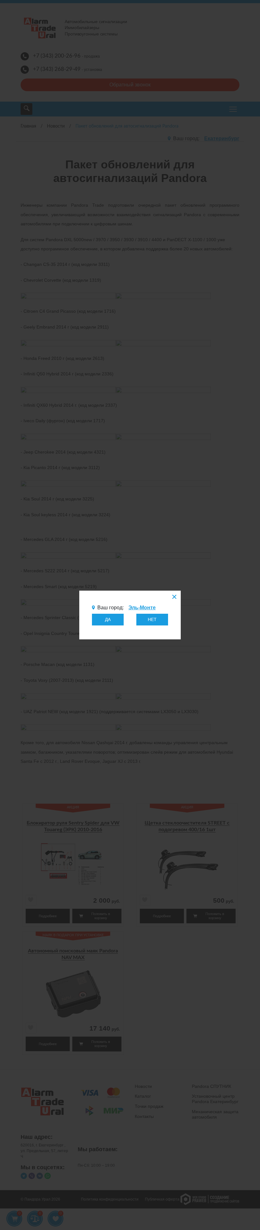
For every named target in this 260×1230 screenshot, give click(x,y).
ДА (108, 619)
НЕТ (152, 619)
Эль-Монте (142, 607)
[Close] (174, 598)
